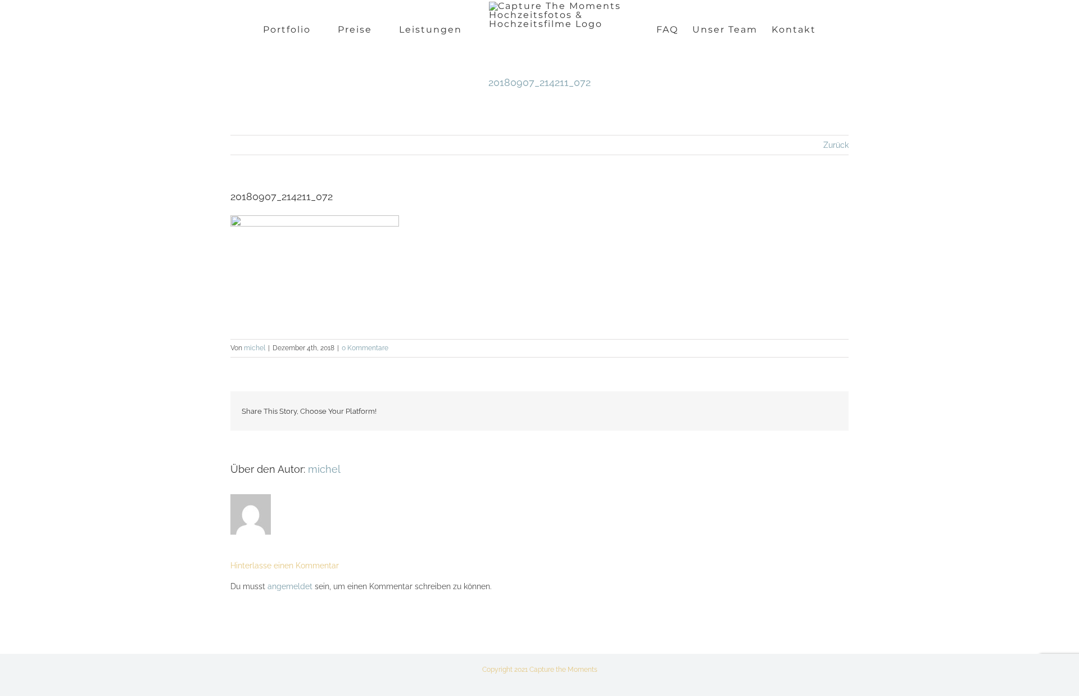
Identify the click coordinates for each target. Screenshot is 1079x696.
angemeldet (290, 586)
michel (254, 348)
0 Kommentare (365, 348)
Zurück (836, 145)
